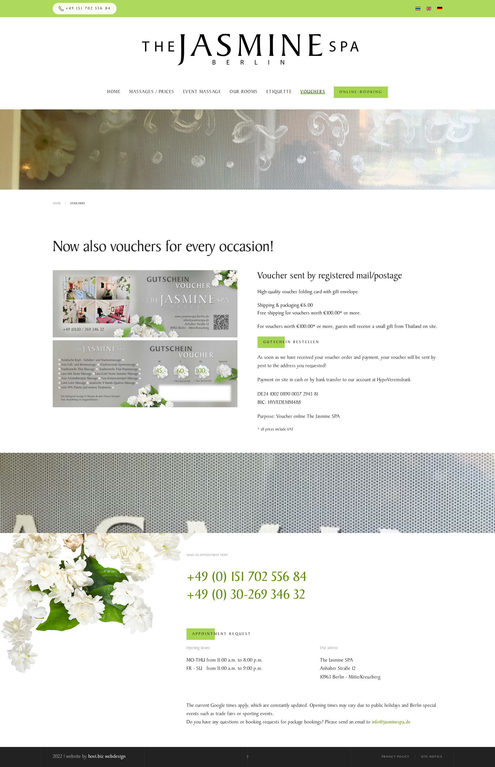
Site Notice (432, 756)
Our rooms (244, 92)
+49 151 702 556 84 (88, 9)
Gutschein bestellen (291, 342)
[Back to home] (248, 46)
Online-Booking (360, 92)
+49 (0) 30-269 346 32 (245, 596)
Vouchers (312, 92)
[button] (247, 757)
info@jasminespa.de (391, 722)
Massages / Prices (151, 92)
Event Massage (202, 92)
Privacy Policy (395, 756)
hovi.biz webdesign (106, 756)
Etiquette (279, 92)
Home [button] (114, 92)
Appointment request (221, 634)
